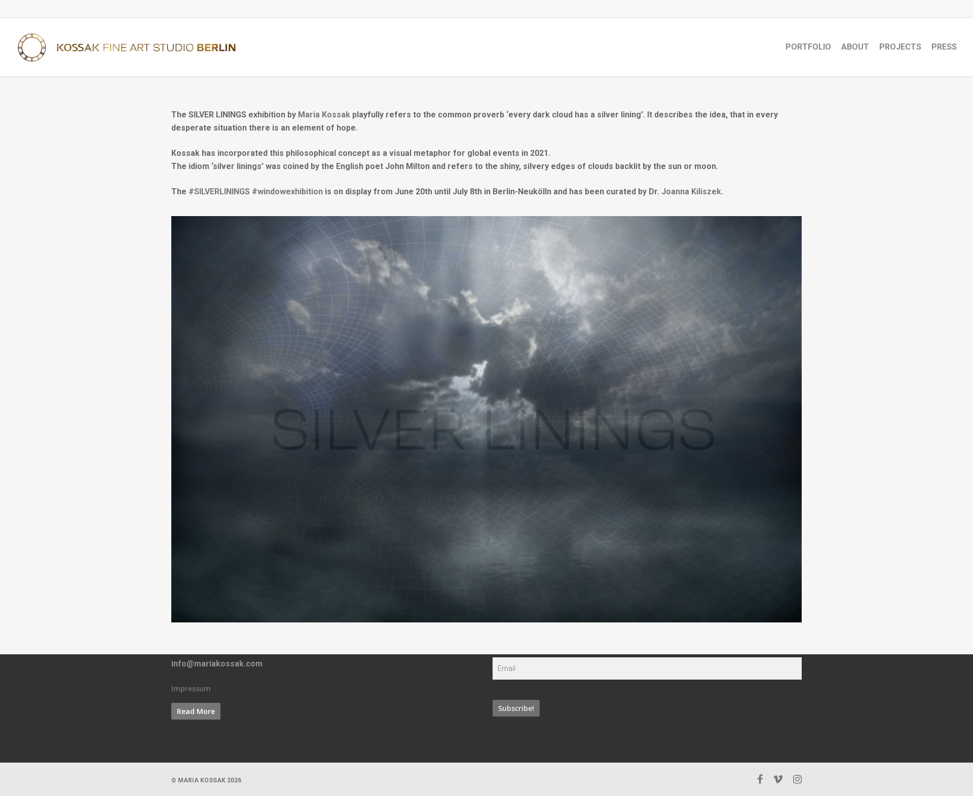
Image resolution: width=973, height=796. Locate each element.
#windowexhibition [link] (287, 191)
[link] (324, 114)
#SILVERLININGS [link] (219, 191)
